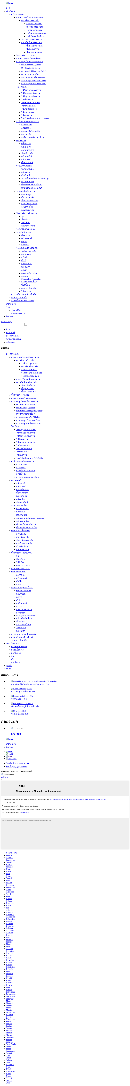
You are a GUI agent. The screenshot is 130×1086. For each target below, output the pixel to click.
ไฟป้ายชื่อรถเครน (29, 109)
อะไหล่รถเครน (17, 14)
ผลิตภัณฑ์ (10, 11)
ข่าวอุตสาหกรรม (18, 313)
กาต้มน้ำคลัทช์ (27, 150)
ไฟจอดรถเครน (27, 112)
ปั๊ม (12, 656)
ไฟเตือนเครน (27, 99)
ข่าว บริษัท (16, 310)
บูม (22, 216)
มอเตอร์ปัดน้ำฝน (28, 288)
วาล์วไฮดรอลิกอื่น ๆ (35, 36)
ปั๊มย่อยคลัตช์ (27, 163)
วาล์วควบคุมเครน (34, 30)
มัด (12, 659)
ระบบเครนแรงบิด (24, 166)
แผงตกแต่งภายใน (29, 273)
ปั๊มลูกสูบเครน (32, 49)
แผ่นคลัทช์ (26, 147)
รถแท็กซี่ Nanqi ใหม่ (20, 714)
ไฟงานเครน (26, 115)
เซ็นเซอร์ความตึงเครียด (31, 188)
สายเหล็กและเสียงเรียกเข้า (22, 301)
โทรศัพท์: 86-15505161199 (17, 763)
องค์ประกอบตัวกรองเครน (27, 121)
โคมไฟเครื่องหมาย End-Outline (35, 118)
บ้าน (8, 8)
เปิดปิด (24, 241)
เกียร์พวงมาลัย (27, 197)
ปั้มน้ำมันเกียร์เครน (34, 46)
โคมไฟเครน (21, 87)
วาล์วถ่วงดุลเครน (34, 24)
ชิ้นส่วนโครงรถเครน (25, 55)
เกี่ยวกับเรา (11, 304)
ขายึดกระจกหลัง (28, 251)
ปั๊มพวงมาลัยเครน (34, 52)
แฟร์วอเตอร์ (26, 264)
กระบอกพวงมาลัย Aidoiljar (33, 77)
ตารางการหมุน (28, 226)
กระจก (24, 270)
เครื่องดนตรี (26, 238)
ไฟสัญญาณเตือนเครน (31, 90)
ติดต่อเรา (10, 316)
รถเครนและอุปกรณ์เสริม (27, 248)
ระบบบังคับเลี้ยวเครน (25, 191)
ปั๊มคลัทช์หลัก (27, 153)
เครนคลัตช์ (21, 140)
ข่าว (8, 307)
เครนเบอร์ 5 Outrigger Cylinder (34, 71)
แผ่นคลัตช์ (25, 159)
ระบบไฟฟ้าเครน (23, 232)
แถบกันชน (26, 254)
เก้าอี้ (23, 260)
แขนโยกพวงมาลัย (29, 204)
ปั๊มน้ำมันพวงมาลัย (29, 200)
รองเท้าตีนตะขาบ (19, 647)
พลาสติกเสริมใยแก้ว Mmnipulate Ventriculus (30, 684)
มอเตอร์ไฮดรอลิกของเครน (33, 39)
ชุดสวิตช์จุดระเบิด (19, 699)
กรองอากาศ (26, 125)
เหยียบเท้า (25, 267)
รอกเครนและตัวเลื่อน (25, 229)
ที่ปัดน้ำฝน (25, 285)
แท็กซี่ (24, 257)
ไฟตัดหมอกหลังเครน (30, 93)
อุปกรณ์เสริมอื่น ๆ (29, 282)
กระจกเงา (25, 276)
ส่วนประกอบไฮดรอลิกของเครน (30, 17)
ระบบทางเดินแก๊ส (19, 297)
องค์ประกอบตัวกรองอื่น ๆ (32, 137)
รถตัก (8, 669)
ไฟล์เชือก (25, 223)
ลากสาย (25, 245)
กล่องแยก (25, 172)
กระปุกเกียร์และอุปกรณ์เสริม (23, 294)
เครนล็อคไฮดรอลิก (34, 27)
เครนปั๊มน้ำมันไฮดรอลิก (31, 43)
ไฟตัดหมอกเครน (28, 106)
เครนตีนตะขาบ (13, 643)
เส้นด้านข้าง (26, 175)
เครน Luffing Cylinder (30, 68)
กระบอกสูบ (26, 194)
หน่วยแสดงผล (27, 169)
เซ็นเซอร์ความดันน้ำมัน (31, 185)
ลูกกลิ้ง (9, 666)
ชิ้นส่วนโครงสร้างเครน (26, 213)
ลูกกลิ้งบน (15, 662)
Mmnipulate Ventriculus (30, 279)
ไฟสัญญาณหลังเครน (30, 96)
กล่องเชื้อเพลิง (17, 650)
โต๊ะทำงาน (26, 291)
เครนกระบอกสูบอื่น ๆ (30, 74)
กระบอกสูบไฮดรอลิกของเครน (29, 62)
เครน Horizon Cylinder (30, 65)
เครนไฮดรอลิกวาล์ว (30, 20)
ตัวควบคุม (25, 235)
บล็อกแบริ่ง (26, 144)
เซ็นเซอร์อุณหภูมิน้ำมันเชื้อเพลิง (25, 706)
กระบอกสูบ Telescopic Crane (33, 80)
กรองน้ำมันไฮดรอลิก (30, 131)
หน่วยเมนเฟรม (27, 181)
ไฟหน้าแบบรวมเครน (30, 103)
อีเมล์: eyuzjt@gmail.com (16, 766)
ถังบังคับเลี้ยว (27, 207)
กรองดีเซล (26, 128)
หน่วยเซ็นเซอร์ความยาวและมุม (35, 178)
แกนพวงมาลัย (27, 210)
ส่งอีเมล (4, 777)
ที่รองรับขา (26, 219)
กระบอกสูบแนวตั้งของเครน (33, 84)
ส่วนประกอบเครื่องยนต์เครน (28, 58)
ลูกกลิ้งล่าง (16, 653)
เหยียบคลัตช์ (26, 156)
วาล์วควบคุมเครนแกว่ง (36, 33)
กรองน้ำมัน (26, 134)
